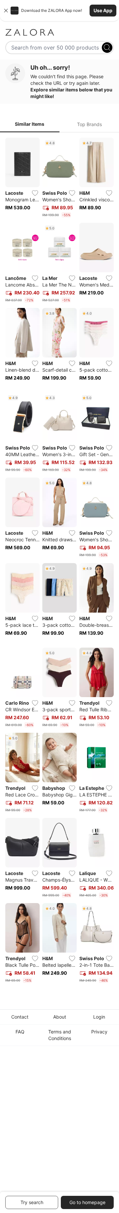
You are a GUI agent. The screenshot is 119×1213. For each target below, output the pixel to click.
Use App (103, 10)
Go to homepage (87, 1202)
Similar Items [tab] (29, 124)
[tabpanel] (59, 561)
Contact (19, 1017)
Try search (31, 1202)
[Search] (107, 47)
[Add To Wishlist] (35, 193)
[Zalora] (59, 32)
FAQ (20, 1031)
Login (99, 1017)
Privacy (99, 1031)
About (59, 1017)
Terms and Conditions (59, 1035)
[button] (59, 10)
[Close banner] (6, 10)
